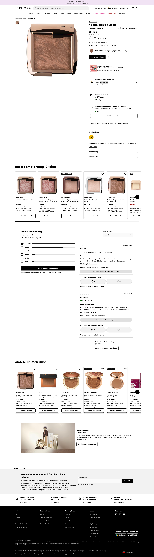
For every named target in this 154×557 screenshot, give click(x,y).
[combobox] (118, 235)
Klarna (116, 45)
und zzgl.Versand (101, 42)
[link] (48, 268)
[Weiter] (137, 197)
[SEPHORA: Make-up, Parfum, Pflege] (23, 8)
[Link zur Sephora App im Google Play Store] (120, 535)
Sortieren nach (107, 231)
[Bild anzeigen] (17, 23)
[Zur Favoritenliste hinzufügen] (34, 173)
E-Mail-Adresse (82, 477)
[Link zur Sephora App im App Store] (132, 535)
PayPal (108, 45)
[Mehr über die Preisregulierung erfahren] (95, 36)
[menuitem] (98, 8)
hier (30, 540)
